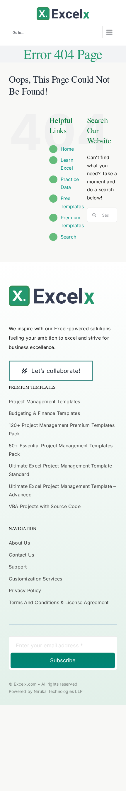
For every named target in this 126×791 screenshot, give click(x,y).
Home (67, 149)
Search (68, 237)
